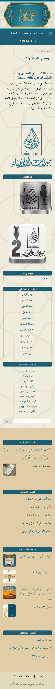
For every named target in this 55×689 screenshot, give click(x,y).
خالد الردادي (27, 300)
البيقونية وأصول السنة (42, 572)
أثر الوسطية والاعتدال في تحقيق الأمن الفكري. (31, 648)
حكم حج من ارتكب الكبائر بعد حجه (37, 523)
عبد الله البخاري (26, 324)
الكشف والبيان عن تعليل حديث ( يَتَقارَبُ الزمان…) (27, 449)
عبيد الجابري (27, 318)
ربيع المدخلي (27, 306)
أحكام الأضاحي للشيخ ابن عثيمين (37, 531)
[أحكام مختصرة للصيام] (9, 611)
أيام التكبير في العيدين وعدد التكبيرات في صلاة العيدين (32, 75)
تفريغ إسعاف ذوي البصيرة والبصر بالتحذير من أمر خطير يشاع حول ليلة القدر (35, 593)
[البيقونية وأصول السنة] (9, 577)
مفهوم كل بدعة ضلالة (41, 656)
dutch (47, 278)
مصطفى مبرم (27, 347)
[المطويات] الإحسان (42, 466)
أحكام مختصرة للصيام (42, 606)
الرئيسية (49, 51)
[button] (51, 668)
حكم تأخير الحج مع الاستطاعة (38, 499)
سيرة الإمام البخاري (43, 640)
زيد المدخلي (26, 312)
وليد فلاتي (27, 353)
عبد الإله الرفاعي (27, 342)
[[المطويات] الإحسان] (9, 471)
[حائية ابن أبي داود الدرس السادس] (9, 561)
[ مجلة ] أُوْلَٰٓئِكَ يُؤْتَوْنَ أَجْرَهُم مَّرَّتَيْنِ (37, 457)
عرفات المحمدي (26, 330)
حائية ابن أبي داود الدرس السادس (36, 556)
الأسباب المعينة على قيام (41, 507)
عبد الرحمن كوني (27, 336)
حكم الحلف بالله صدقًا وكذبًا (39, 515)
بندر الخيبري (27, 294)
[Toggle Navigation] (5, 24)
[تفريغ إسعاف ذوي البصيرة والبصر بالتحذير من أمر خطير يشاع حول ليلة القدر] (9, 593)
